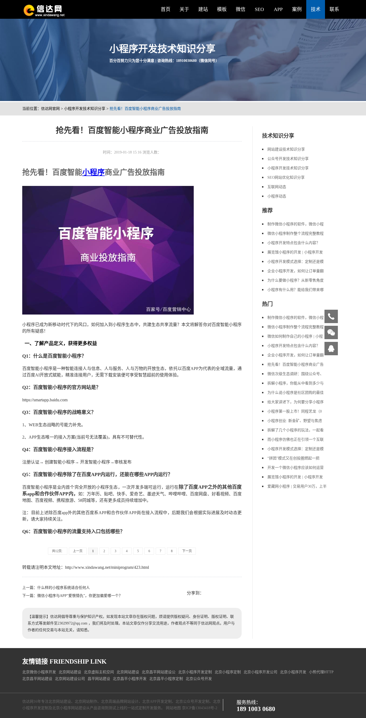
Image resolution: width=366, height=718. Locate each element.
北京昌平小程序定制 (166, 679)
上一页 (78, 551)
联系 (334, 9)
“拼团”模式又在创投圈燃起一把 (293, 458)
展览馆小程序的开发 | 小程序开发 (295, 252)
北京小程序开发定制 (195, 672)
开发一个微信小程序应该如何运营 (295, 468)
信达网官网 (50, 109)
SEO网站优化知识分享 (286, 177)
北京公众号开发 (199, 679)
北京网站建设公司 (70, 679)
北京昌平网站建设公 (158, 672)
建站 (203, 9)
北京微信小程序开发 (39, 672)
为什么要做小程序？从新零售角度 (295, 280)
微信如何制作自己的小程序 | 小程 (295, 336)
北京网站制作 (86, 702)
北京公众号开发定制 (192, 702)
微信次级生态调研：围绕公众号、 (295, 374)
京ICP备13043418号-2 (199, 708)
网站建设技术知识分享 (286, 149)
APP (278, 9)
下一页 (187, 551)
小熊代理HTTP (321, 672)
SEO (259, 9)
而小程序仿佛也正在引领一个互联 (295, 439)
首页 (165, 9)
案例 (297, 9)
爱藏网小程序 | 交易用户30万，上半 (297, 486)
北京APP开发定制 (157, 702)
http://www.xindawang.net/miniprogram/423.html (107, 567)
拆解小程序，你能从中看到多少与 (295, 383)
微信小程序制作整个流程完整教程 (295, 233)
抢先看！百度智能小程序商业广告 (295, 364)
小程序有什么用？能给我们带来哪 (295, 290)
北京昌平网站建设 (37, 679)
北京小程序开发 (293, 672)
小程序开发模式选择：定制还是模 (295, 262)
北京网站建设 (70, 672)
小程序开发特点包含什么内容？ (293, 243)
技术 (315, 9)
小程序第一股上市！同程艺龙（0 (294, 411)
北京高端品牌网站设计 (120, 702)
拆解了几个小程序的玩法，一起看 (295, 430)
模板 (222, 9)
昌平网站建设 (99, 679)
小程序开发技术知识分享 (84, 109)
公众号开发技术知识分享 (288, 159)
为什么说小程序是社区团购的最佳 (295, 393)
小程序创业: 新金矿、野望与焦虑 (294, 421)
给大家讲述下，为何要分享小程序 (295, 402)
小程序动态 (276, 196)
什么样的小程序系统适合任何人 (63, 588)
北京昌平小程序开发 (130, 679)
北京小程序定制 (228, 672)
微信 (240, 9)
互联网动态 (276, 187)
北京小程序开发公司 (260, 672)
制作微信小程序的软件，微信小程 (295, 224)
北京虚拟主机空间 (99, 672)
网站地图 (173, 708)
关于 (184, 9)
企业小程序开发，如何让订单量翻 (295, 271)
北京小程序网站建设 (69, 708)
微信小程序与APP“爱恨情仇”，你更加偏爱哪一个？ (79, 596)
